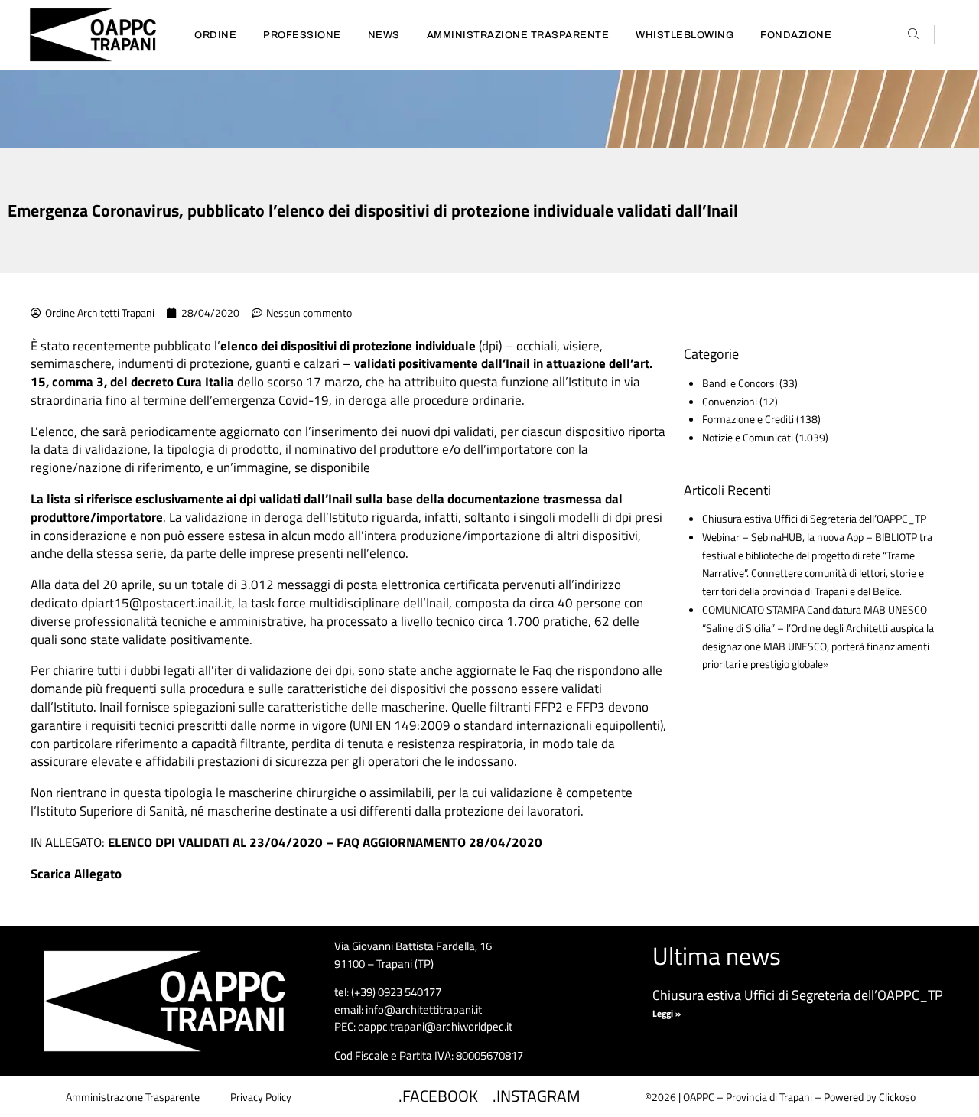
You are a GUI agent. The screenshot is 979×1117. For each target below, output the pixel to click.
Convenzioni (729, 401)
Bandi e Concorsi (739, 383)
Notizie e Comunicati (747, 437)
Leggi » (666, 1013)
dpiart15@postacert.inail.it (156, 603)
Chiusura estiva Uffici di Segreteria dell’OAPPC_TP (814, 518)
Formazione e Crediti (748, 419)
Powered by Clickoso (870, 1097)
